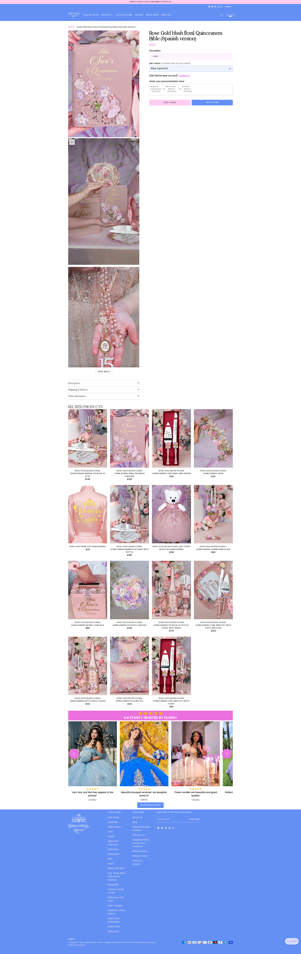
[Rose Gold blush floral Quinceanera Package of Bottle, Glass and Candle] (171, 590)
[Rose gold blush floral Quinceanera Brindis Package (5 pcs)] (87, 438)
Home (71, 27)
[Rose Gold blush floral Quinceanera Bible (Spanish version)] (129, 438)
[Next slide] (227, 754)
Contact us (138, 835)
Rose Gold (113, 817)
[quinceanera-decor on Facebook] (209, 7)
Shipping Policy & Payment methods (140, 843)
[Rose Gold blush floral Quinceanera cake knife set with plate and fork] (213, 590)
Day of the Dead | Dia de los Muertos (117, 876)
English (228, 7)
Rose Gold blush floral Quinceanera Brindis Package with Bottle (130, 549)
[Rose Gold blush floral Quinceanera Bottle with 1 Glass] (87, 666)
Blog (134, 822)
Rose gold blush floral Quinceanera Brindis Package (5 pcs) (87, 473)
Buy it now (212, 102)
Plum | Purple (115, 906)
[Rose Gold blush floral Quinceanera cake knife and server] (171, 438)
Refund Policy (139, 851)
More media (104, 372)
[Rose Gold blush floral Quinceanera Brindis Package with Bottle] (129, 514)
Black (111, 864)
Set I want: (170, 63)
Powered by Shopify (77, 945)
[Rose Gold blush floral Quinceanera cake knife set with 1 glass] (171, 666)
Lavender (113, 822)
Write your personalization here (166, 81)
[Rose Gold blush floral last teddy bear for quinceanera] (171, 514)
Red (110, 859)
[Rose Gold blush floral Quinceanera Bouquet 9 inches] (129, 590)
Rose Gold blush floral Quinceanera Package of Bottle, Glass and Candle (171, 625)
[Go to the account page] (226, 15)
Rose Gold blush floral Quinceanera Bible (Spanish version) (130, 473)
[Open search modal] (221, 15)
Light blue (113, 849)
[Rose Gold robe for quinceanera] (87, 514)
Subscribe (194, 819)
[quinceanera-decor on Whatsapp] (221, 7)
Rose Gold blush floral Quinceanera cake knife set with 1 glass (171, 701)
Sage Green (114, 827)
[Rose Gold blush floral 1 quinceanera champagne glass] (213, 514)
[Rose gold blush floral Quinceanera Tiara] (213, 438)
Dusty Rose (114, 927)
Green (111, 836)
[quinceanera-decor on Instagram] (215, 7)
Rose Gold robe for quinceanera (88, 546)
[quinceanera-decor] (74, 15)
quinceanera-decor (94, 942)
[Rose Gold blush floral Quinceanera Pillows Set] (129, 666)
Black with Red (116, 868)
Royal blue (113, 854)
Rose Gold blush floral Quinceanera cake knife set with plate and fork (213, 625)
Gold (110, 832)
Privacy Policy (140, 856)
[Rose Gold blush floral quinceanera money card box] (87, 590)
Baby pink (113, 931)
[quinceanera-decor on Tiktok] (218, 7)
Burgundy (113, 885)
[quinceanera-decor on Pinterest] (212, 7)
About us (137, 817)
